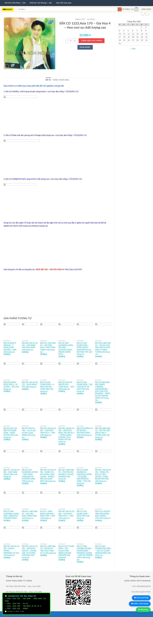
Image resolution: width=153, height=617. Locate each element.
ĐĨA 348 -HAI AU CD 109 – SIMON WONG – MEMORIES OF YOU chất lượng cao (11, 550)
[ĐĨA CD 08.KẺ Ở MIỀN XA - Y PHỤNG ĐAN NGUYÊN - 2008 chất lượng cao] (12, 331)
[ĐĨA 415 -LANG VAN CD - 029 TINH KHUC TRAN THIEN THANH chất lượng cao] (48, 331)
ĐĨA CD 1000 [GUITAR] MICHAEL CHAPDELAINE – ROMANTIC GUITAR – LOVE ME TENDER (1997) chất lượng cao (84, 553)
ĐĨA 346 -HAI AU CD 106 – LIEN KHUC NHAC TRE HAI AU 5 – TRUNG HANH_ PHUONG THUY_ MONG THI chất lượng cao (66, 435)
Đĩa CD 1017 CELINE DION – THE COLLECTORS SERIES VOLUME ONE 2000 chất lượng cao (66, 551)
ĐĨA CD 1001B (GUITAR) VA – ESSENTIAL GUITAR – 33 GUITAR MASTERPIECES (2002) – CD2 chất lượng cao (84, 476)
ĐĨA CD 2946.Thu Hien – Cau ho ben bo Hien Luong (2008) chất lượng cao (29, 433)
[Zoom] (6, 66)
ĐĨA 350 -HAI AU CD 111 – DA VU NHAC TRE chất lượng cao (30, 384)
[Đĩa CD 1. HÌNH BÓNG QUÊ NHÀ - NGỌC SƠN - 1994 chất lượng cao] (48, 499)
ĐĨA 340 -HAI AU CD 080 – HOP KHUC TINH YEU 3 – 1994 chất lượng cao (66, 515)
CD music (91, 19)
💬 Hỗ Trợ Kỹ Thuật (141, 598)
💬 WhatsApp (143, 610)
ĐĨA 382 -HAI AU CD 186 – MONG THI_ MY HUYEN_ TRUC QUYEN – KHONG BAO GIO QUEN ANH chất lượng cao (48, 475)
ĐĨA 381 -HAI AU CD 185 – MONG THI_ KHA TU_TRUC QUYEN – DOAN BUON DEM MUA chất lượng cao (103, 475)
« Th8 (133, 49)
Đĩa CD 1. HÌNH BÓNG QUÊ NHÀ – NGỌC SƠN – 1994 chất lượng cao (47, 515)
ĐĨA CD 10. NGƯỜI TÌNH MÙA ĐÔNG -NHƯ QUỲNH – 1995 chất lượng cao (103, 515)
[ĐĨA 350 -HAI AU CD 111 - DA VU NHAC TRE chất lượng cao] (30, 370)
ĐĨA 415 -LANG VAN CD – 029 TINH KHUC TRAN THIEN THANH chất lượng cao (48, 347)
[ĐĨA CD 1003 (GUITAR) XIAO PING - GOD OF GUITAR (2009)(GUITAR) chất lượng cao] (103, 534)
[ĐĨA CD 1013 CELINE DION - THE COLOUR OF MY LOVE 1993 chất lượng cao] (85, 370)
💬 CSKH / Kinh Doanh (139, 604)
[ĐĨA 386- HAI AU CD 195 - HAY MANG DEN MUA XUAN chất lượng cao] (30, 331)
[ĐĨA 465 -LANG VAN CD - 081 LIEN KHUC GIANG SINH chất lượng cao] (30, 499)
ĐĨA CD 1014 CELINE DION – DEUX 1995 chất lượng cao (83, 515)
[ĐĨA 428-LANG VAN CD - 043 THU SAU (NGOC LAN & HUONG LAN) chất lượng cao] (103, 416)
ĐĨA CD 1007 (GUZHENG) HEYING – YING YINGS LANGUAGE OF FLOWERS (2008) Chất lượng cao (30, 475)
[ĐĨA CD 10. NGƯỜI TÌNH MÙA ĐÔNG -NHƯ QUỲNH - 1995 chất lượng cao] (103, 499)
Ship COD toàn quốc (63, 3)
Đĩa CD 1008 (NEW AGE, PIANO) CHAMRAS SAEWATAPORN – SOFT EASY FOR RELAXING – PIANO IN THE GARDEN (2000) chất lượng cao (102, 391)
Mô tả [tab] (48, 80)
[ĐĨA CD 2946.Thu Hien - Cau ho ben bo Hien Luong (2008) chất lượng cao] (30, 416)
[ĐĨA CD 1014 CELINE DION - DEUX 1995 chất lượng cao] (85, 499)
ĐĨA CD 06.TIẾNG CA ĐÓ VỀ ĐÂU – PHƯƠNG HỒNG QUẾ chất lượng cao (85, 432)
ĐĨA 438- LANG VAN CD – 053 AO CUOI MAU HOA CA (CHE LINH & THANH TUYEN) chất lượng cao (103, 348)
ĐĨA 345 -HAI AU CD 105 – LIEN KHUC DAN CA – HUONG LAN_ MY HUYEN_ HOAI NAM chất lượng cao (30, 551)
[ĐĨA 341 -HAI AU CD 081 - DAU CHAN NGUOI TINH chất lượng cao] (12, 458)
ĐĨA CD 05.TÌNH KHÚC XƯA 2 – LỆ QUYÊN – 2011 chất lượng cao (11, 385)
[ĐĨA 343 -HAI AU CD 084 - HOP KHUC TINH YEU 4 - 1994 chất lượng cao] (48, 416)
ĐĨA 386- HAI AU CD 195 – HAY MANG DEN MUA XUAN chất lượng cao (30, 346)
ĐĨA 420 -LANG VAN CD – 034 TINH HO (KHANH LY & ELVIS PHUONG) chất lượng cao (66, 474)
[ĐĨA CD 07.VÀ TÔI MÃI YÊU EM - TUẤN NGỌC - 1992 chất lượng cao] (66, 370)
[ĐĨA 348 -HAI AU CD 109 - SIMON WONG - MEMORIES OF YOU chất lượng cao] (12, 534)
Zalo (24, 3)
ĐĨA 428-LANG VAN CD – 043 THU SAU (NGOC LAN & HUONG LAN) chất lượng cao (102, 433)
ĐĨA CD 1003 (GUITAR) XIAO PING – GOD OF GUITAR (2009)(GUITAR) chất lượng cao (103, 550)
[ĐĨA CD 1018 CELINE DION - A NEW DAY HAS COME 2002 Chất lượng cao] (48, 370)
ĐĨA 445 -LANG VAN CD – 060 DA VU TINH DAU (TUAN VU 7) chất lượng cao (48, 549)
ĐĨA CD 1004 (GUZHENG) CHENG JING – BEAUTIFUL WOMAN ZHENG (11, 515)
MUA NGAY (85, 47)
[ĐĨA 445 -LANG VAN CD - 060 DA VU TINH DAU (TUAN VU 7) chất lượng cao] (48, 534)
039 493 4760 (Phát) (12, 3)
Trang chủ (80, 19)
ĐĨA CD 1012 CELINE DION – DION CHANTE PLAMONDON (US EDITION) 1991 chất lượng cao (84, 348)
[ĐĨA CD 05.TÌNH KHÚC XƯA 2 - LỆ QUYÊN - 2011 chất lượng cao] (12, 370)
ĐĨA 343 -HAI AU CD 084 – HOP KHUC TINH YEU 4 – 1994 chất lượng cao (48, 432)
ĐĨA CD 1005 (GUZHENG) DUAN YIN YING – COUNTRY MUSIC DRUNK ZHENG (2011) (65, 348)
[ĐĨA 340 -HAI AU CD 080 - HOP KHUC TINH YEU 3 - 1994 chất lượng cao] (66, 499)
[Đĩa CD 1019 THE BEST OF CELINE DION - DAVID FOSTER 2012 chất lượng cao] (12, 416)
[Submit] (120, 9)
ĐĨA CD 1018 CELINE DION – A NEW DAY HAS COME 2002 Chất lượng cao (47, 386)
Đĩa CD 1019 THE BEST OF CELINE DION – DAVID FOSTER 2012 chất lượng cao (11, 433)
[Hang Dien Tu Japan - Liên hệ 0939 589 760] (7, 9)
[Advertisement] (57, 247)
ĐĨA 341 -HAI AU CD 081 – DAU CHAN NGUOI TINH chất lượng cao (11, 473)
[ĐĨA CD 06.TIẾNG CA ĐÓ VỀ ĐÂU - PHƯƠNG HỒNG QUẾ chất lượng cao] (85, 416)
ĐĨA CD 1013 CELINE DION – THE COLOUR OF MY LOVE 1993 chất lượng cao (84, 386)
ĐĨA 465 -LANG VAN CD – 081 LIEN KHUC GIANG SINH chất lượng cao (29, 515)
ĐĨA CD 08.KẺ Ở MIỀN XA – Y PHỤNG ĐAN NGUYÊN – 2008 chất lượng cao (10, 347)
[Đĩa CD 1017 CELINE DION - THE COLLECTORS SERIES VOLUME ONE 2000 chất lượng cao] (66, 534)
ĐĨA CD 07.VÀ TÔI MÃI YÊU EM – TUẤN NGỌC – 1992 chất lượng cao (66, 385)
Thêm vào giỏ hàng (91, 41)
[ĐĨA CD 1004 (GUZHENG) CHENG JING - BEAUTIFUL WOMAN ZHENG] (12, 499)
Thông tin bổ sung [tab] (60, 80)
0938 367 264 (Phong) (38, 3)
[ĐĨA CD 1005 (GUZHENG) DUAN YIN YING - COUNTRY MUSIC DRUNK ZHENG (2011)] (66, 331)
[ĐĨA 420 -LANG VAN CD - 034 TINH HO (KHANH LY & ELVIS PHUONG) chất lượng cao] (66, 458)
